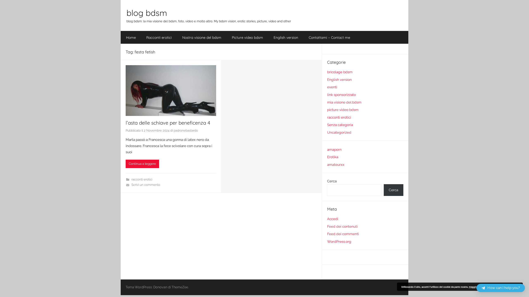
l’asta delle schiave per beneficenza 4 (168, 123)
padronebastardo (186, 130)
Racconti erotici (159, 37)
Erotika (332, 157)
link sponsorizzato (341, 95)
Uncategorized (339, 132)
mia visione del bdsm (344, 102)
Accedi (332, 219)
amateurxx (335, 165)
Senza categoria (340, 125)
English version (286, 37)
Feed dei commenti (343, 234)
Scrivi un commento (145, 185)
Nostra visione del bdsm (201, 37)
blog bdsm (146, 13)
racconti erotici (141, 179)
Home (131, 37)
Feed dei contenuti (342, 226)
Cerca (332, 181)
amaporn (334, 149)
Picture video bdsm (247, 37)
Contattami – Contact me (329, 37)
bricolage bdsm (340, 72)
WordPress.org (339, 241)
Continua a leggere (142, 164)
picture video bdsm (343, 110)
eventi (332, 87)
